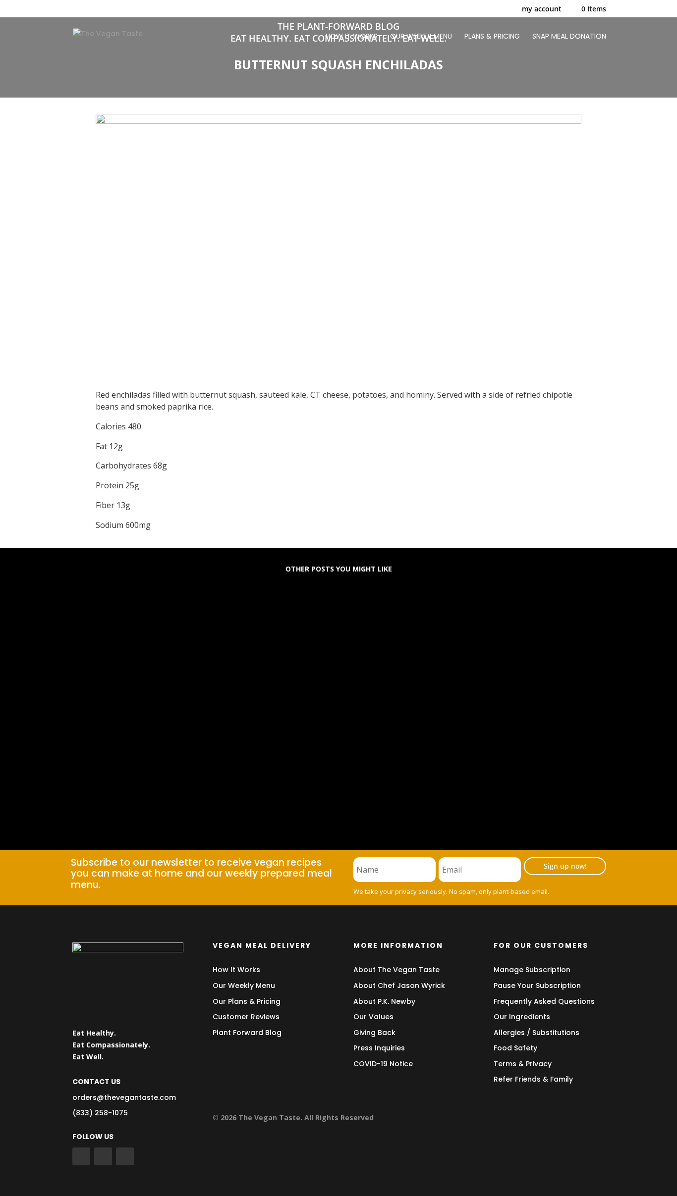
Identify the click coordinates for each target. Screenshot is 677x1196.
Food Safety (515, 1048)
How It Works (236, 970)
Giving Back (374, 1033)
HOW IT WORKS (352, 37)
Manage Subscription (532, 970)
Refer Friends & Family (533, 1079)
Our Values (373, 1017)
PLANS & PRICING (492, 37)
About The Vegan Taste (396, 970)
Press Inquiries (379, 1048)
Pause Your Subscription (537, 985)
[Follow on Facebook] (81, 1156)
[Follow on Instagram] (125, 1156)
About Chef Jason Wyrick (399, 985)
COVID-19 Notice (383, 1064)
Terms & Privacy (523, 1064)
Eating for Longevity (125, 620)
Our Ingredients (522, 1017)
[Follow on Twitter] (103, 1156)
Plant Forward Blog (247, 1033)
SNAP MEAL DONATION (569, 37)
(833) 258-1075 (100, 1113)
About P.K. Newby (384, 1001)
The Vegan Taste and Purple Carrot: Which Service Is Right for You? (230, 781)
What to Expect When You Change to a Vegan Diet (194, 700)
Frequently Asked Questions (544, 1001)
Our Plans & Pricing (247, 1001)
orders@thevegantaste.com (124, 1097)
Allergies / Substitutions (536, 1033)
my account (542, 9)
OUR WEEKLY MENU (421, 37)
